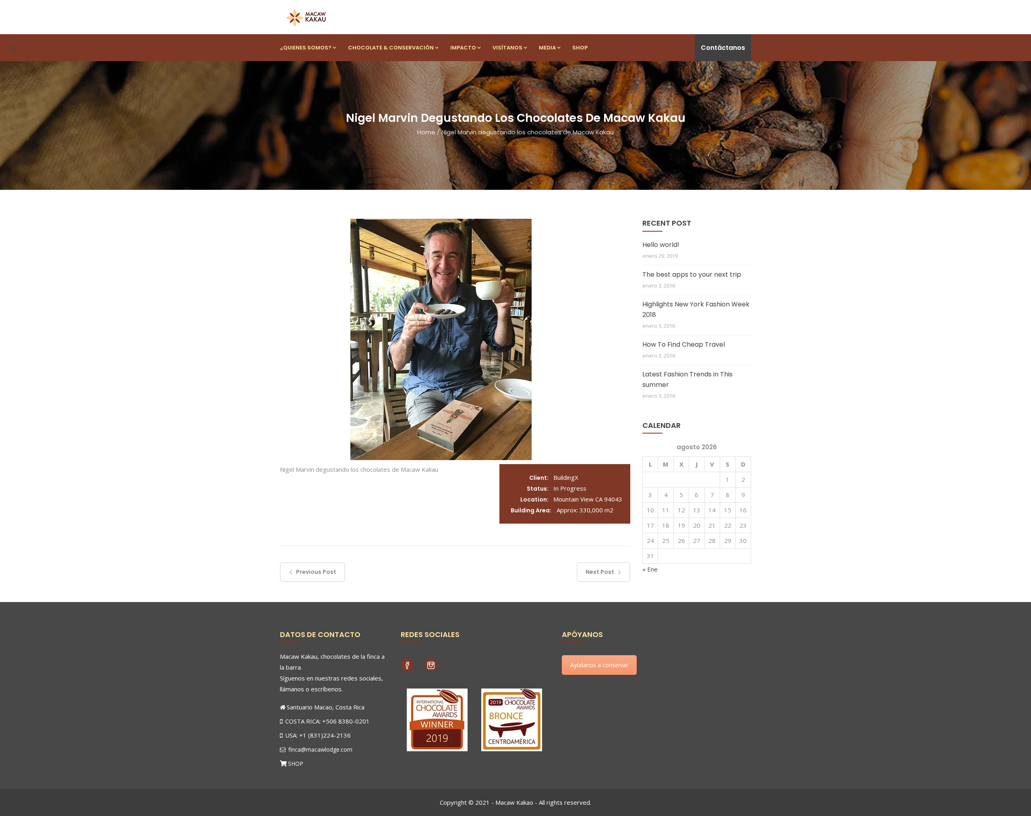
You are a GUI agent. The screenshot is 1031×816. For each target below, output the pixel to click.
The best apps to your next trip (691, 274)
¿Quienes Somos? (305, 47)
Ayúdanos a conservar (599, 665)
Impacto (463, 47)
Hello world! (660, 244)
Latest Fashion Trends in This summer (687, 379)
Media (547, 47)
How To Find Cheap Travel (683, 344)
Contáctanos (723, 47)
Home (426, 132)
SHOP (295, 763)
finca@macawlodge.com (319, 749)
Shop (580, 47)
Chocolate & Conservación (391, 47)
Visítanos (507, 47)
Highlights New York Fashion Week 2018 (695, 309)
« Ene (650, 569)
